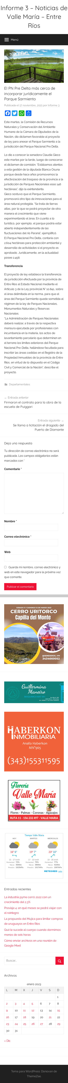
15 (58, 1010)
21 (50, 1017)
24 (16, 1024)
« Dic (7, 1040)
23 (7, 1024)
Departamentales (19, 384)
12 (33, 1010)
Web (7, 552)
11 (24, 1010)
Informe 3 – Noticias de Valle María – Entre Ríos (34, 16)
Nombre (10, 521)
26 (33, 1024)
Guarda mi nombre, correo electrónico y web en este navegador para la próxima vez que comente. (32, 572)
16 (7, 1017)
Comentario (13, 469)
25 (24, 1024)
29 (58, 1024)
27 (41, 1024)
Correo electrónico (17, 536)
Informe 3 (53, 105)
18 (24, 1017)
